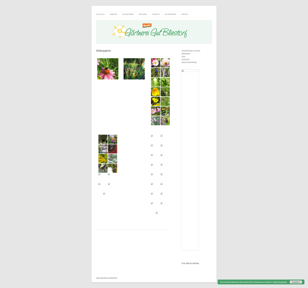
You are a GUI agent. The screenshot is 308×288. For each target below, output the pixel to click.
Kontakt (184, 14)
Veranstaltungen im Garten (191, 50)
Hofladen (143, 14)
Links (183, 56)
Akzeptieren (296, 282)
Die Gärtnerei (128, 14)
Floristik (155, 14)
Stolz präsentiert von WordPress (106, 278)
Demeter (113, 14)
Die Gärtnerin (170, 14)
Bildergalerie (186, 53)
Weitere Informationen (280, 282)
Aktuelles (100, 14)
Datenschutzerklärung (189, 62)
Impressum (185, 59)
